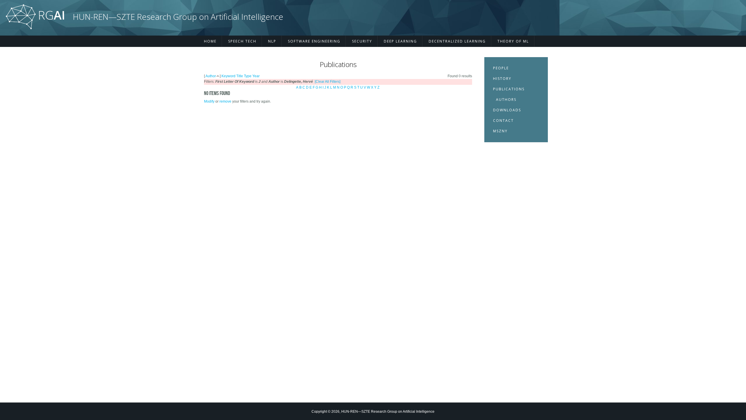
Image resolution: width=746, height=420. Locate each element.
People (501, 68)
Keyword (228, 76)
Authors (506, 99)
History (502, 78)
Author (210, 76)
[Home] (35, 28)
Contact (503, 120)
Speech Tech (242, 41)
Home (210, 41)
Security (362, 41)
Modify (209, 101)
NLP (272, 41)
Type (247, 76)
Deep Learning (400, 41)
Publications (509, 89)
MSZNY (500, 131)
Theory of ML (513, 41)
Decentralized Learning (457, 41)
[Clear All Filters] (327, 82)
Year (256, 76)
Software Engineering (314, 41)
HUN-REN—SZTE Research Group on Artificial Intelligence (178, 17)
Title (239, 76)
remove (225, 101)
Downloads (507, 110)
